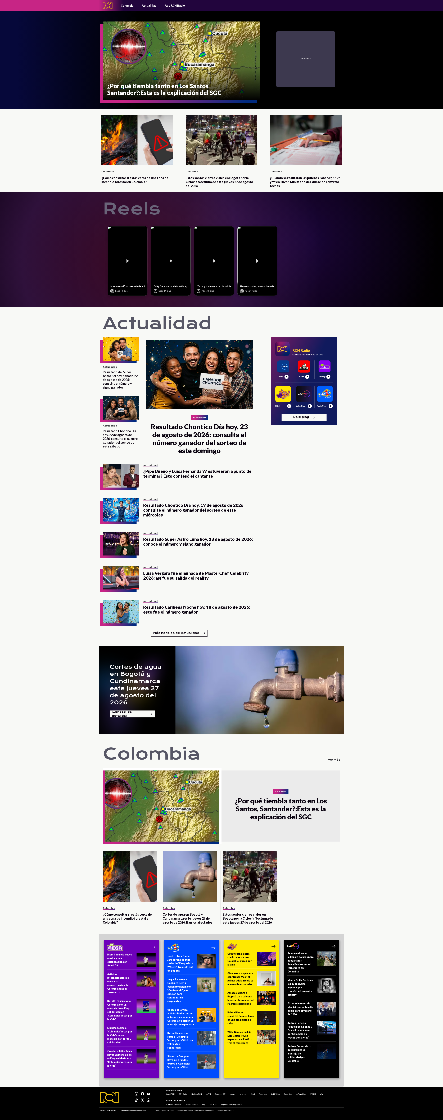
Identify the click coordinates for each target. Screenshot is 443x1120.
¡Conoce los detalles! (122, 713)
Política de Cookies (225, 1111)
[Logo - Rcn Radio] (107, 5)
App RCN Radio (175, 5)
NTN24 (313, 1094)
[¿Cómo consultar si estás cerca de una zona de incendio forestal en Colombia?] (137, 140)
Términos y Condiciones (163, 1111)
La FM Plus (275, 1094)
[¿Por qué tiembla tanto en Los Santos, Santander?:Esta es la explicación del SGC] (162, 806)
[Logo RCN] (109, 1097)
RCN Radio (183, 1094)
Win (321, 1094)
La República (301, 1094)
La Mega (243, 1094)
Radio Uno (263, 1094)
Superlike (288, 1094)
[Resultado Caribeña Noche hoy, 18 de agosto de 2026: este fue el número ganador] (121, 611)
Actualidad (149, 5)
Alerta (233, 1094)
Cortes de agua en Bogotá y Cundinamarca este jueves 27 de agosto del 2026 (136, 685)
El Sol (253, 1094)
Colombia (127, 5)
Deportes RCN (220, 1094)
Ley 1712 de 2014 (209, 1104)
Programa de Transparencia (231, 1104)
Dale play (301, 417)
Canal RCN (170, 1094)
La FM (208, 1094)
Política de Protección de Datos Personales (195, 1111)
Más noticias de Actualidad (176, 633)
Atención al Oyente (173, 1104)
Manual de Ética (192, 1104)
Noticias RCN (196, 1094)
